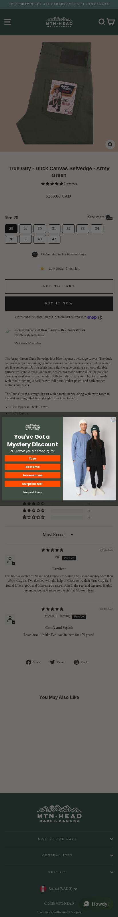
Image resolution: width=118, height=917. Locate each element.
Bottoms (32, 466)
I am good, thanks (32, 492)
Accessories (32, 475)
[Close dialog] (113, 420)
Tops (33, 458)
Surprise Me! (32, 483)
